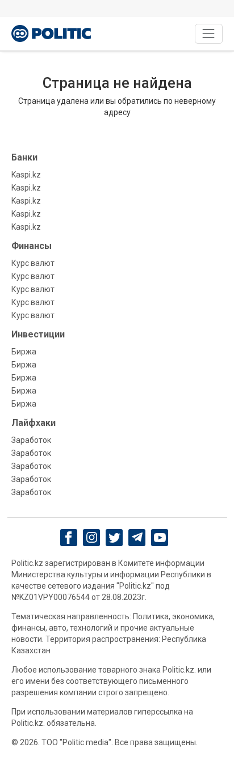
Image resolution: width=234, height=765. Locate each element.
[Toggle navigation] (209, 34)
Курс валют (33, 263)
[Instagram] (91, 537)
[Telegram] (137, 537)
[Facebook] (69, 537)
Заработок (31, 440)
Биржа (23, 351)
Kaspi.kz (26, 174)
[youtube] (160, 537)
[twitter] (114, 538)
